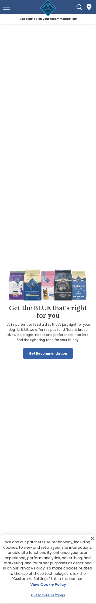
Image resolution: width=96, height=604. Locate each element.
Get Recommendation (48, 353)
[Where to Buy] (89, 7)
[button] (6, 7)
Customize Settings (48, 595)
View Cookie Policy (48, 584)
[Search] (79, 7)
